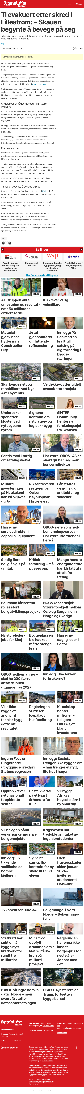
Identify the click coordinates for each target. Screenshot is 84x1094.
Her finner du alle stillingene (42, 275)
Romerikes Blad (39, 84)
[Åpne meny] (79, 4)
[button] (2, 249)
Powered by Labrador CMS (42, 1091)
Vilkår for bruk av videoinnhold (40, 1079)
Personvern (33, 1084)
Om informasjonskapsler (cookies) (41, 1082)
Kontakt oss (62, 1033)
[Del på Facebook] (74, 48)
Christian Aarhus (48, 1026)
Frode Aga (50, 1023)
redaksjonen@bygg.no (45, 1030)
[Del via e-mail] (81, 48)
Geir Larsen (76, 1028)
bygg (4, 238)
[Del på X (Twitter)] (77, 48)
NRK (44, 191)
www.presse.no (47, 1061)
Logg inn (71, 4)
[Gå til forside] (15, 4)
